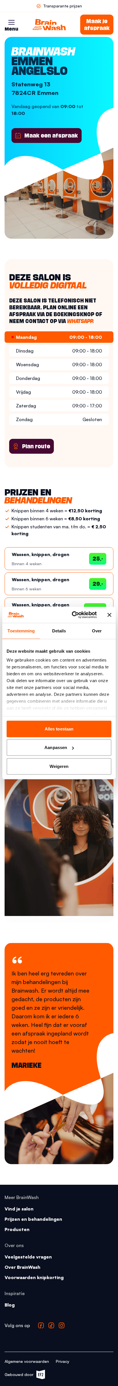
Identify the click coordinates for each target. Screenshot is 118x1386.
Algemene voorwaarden (27, 1361)
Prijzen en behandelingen (33, 1219)
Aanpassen (55, 747)
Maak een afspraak (51, 135)
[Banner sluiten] (109, 615)
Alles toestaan (59, 728)
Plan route (36, 446)
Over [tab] (97, 630)
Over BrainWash (22, 1267)
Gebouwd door (22, 1375)
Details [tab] (59, 630)
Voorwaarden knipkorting (34, 1277)
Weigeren (59, 766)
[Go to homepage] (49, 24)
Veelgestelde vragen (28, 1257)
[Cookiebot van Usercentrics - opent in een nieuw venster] (73, 615)
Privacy (62, 1361)
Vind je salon (19, 1209)
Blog (10, 1305)
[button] (11, 22)
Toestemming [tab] (21, 630)
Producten (17, 1229)
